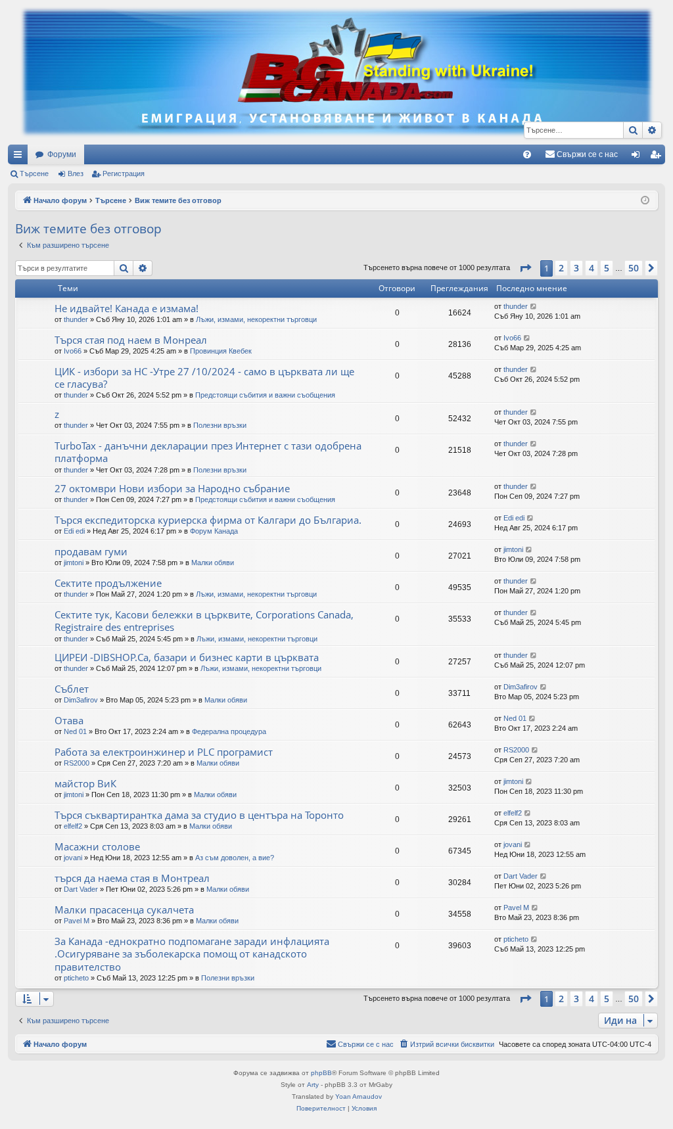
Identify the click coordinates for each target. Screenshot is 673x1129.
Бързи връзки (20, 157)
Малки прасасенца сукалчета (124, 909)
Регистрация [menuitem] (658, 157)
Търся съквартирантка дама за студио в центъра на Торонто (199, 814)
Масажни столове (97, 846)
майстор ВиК (85, 783)
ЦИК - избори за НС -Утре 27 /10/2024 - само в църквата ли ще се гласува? (204, 377)
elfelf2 (73, 826)
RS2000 (76, 763)
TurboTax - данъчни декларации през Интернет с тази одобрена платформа (208, 452)
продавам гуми (91, 551)
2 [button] (561, 268)
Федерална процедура (229, 731)
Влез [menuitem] (638, 157)
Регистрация (124, 173)
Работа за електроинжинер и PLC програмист (164, 751)
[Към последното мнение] (534, 306)
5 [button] (606, 268)
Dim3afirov (81, 700)
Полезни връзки (219, 425)
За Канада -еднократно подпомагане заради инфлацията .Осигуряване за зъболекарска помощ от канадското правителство (192, 953)
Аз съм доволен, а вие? (234, 858)
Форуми (61, 154)
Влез (75, 173)
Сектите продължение (108, 582)
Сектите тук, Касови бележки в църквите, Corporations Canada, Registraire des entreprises (204, 621)
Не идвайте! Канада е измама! (126, 308)
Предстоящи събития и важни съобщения (265, 395)
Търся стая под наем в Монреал (131, 339)
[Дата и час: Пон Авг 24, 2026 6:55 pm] (645, 200)
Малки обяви (212, 562)
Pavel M (76, 921)
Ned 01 (75, 731)
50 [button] (633, 268)
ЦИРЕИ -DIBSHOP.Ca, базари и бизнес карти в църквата (187, 657)
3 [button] (576, 268)
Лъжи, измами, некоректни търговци (256, 319)
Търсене (34, 173)
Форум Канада (214, 531)
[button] (525, 268)
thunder (76, 319)
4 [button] (591, 268)
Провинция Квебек (221, 351)
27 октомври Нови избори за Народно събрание (172, 488)
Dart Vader (81, 889)
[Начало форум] (336, 72)
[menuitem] (527, 154)
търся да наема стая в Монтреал (132, 878)
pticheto (76, 978)
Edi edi (74, 531)
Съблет (72, 688)
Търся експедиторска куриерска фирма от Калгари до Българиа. (208, 519)
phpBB (321, 1072)
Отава (69, 720)
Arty (313, 1084)
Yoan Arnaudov (358, 1096)
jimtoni (73, 562)
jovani (73, 858)
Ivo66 (72, 351)
